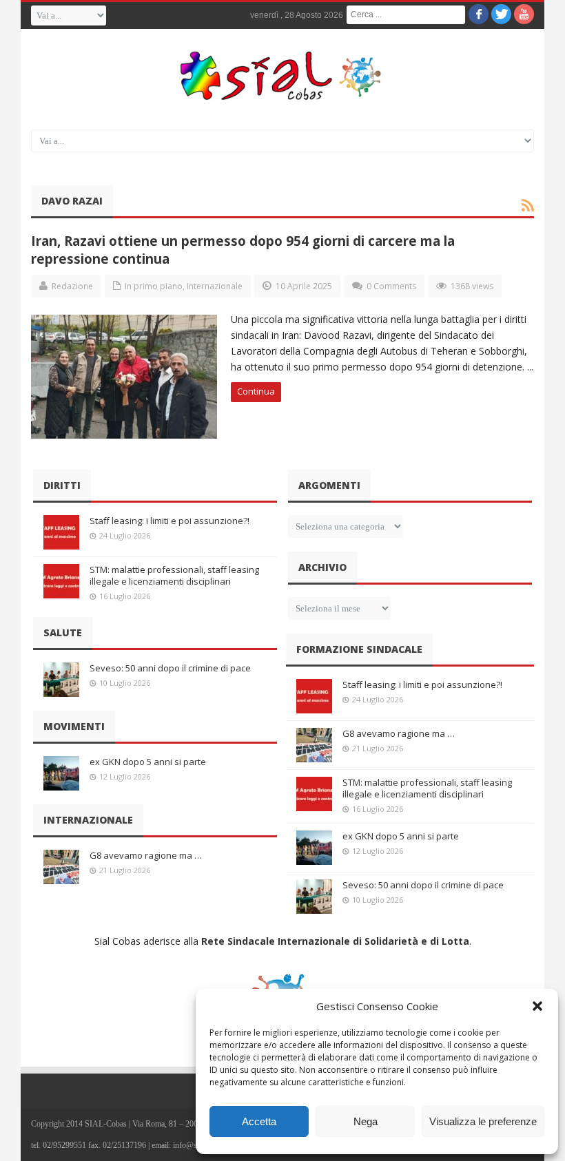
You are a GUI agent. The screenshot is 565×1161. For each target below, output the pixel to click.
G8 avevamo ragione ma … (146, 855)
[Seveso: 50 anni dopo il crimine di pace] (61, 679)
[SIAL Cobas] (282, 76)
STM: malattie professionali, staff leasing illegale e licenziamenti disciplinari (174, 575)
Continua (256, 391)
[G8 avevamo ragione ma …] (61, 867)
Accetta (259, 1121)
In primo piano (154, 286)
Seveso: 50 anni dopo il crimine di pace (170, 668)
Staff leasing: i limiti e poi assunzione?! (169, 520)
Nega (365, 1121)
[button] (537, 1006)
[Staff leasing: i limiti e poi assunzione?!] (61, 532)
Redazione (72, 286)
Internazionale (215, 286)
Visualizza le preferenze (483, 1121)
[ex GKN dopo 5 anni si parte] (61, 773)
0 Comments (391, 286)
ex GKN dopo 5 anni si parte (148, 761)
